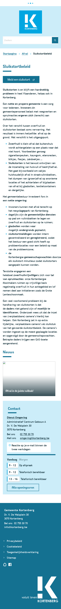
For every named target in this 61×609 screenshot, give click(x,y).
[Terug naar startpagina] (40, 601)
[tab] (12, 459)
